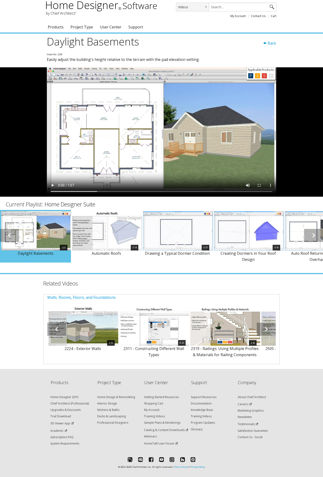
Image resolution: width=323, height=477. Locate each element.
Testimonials (246, 424)
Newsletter (245, 417)
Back (271, 43)
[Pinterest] (193, 459)
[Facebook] (151, 459)
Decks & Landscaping (111, 416)
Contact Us (258, 16)
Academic (57, 431)
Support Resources (203, 397)
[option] (35, 236)
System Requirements (64, 443)
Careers (243, 404)
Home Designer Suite (70, 204)
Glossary (197, 429)
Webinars (150, 436)
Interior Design (107, 403)
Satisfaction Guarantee (253, 431)
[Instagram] (172, 459)
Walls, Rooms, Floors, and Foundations (81, 297)
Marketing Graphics (251, 411)
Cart (273, 16)
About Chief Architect (252, 397)
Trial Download (60, 416)
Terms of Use (181, 466)
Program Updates (203, 423)
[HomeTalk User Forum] (130, 459)
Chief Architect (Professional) (69, 403)
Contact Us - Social (250, 437)
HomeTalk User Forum (159, 443)
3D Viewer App (60, 423)
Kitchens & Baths (108, 410)
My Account (238, 16)
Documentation (201, 403)
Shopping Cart (153, 403)
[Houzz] (182, 459)
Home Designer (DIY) (64, 397)
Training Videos (154, 416)
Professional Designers (112, 423)
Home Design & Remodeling (116, 397)
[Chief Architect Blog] (140, 459)
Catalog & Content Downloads (164, 430)
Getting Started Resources (161, 397)
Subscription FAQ (62, 437)
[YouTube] (161, 459)
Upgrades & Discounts (65, 410)
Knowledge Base (202, 410)
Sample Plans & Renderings (162, 423)
